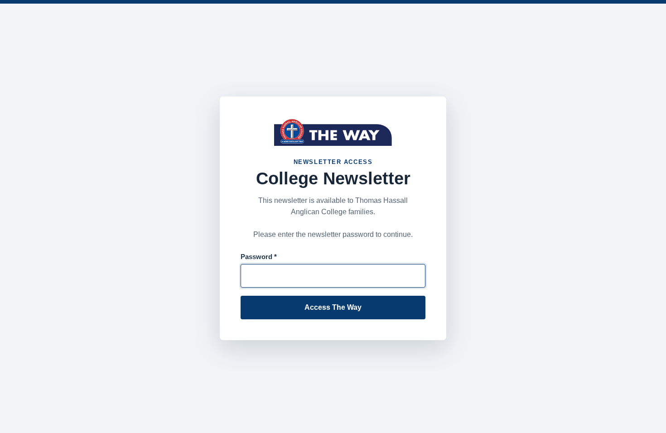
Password (259, 256)
